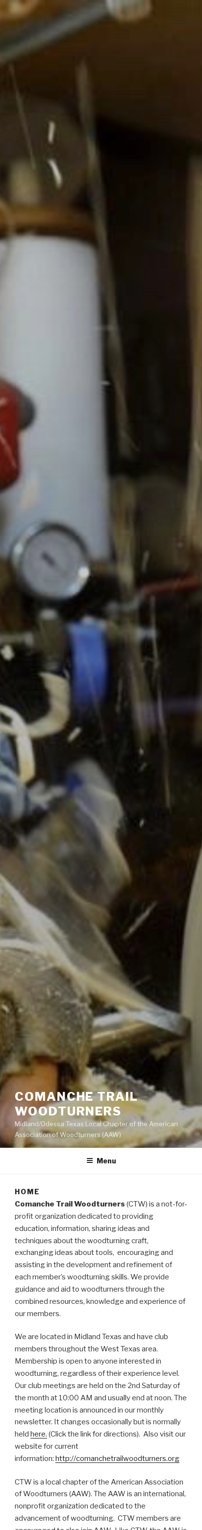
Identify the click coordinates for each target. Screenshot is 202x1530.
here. (38, 1434)
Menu (106, 1161)
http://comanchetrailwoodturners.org (117, 1458)
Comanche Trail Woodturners (76, 1104)
